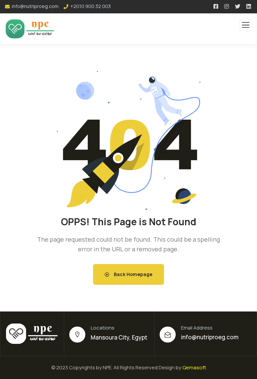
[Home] (32, 333)
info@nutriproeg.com (210, 337)
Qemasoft (194, 367)
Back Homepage (132, 274)
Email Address (196, 328)
